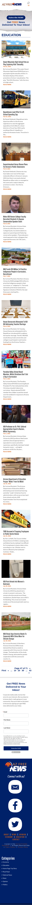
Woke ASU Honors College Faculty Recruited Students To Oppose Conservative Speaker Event (14, 219)
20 (19, 670)
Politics (5, 885)
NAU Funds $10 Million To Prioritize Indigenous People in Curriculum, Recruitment (15, 271)
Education (6, 865)
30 (23, 670)
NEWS (14, 834)
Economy (6, 862)
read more (7, 84)
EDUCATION (20, 837)
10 (15, 670)
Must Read (6, 872)
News (4, 878)
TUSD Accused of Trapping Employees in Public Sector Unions (16, 532)
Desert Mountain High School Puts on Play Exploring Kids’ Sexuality (16, 63)
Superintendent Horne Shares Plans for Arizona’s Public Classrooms (15, 165)
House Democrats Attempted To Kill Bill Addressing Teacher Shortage (15, 322)
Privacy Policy (23, 847)
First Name (7, 720)
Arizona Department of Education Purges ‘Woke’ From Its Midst (14, 480)
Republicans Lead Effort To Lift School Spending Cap (13, 113)
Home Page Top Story (10, 868)
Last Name (7, 728)
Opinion (5, 881)
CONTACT (16, 839)
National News (7, 875)
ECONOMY (9, 837)
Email (5, 712)
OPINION (22, 834)
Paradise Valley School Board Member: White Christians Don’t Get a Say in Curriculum (15, 374)
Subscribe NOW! (16, 18)
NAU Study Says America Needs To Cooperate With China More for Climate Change (15, 636)
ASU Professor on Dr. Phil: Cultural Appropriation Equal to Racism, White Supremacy (14, 429)
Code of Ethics (10, 847)
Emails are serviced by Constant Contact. (12, 743)
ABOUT (6, 834)
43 (30, 670)
